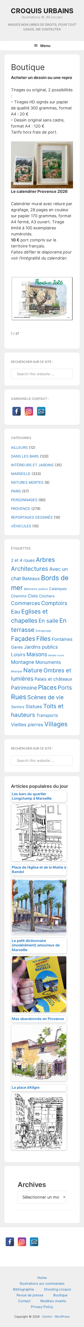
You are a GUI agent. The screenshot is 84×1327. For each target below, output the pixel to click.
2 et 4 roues (23, 560)
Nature (32, 670)
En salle (48, 621)
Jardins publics (41, 647)
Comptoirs (54, 603)
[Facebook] (16, 411)
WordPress (62, 1316)
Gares (17, 647)
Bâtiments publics (36, 589)
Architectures (29, 568)
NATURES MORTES (27, 482)
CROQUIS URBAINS (42, 11)
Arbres (45, 559)
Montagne (22, 662)
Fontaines (62, 639)
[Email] (41, 411)
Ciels (33, 596)
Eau (15, 611)
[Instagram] (28, 411)
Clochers (47, 596)
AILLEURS (19, 447)
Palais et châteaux (53, 679)
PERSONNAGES (24, 500)
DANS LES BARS (25, 456)
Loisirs (18, 654)
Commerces (25, 603)
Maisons (36, 654)
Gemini (47, 1316)
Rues (18, 697)
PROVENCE (20, 508)
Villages (56, 724)
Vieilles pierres (27, 724)
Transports (47, 715)
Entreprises (43, 631)
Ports (65, 687)
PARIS (16, 491)
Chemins (19, 596)
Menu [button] (45, 45)
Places (47, 687)
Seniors (17, 707)
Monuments (48, 662)
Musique (16, 671)
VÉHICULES (21, 526)
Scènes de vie (45, 697)
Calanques (58, 589)
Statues (34, 706)
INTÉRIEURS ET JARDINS (32, 465)
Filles (43, 638)
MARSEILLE (20, 473)
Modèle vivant (56, 655)
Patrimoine (24, 688)
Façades (23, 638)
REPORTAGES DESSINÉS (32, 517)
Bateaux (31, 578)
